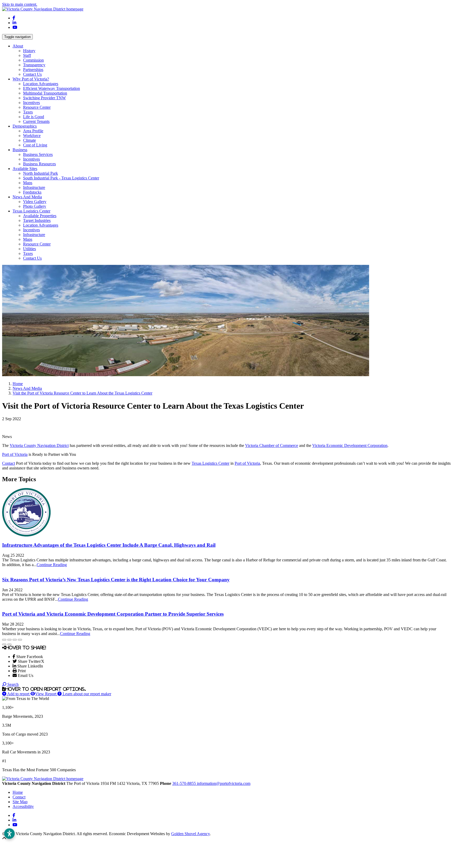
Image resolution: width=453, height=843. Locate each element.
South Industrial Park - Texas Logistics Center (61, 178)
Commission (33, 60)
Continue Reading (52, 564)
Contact (8, 463)
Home (18, 792)
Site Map (20, 802)
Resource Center (37, 107)
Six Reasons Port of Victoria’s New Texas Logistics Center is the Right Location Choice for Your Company (116, 579)
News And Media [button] (27, 197)
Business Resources (39, 164)
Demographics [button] (25, 126)
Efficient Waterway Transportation (51, 88)
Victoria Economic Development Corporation (349, 445)
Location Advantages (40, 83)
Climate (29, 140)
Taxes (28, 112)
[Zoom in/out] (20, 640)
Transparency (34, 65)
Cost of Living (35, 145)
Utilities (29, 249)
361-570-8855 (184, 783)
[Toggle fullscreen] (15, 640)
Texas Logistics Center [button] (31, 211)
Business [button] (20, 149)
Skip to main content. (19, 4)
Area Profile (33, 131)
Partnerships (33, 69)
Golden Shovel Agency (190, 833)
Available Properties (39, 216)
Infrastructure (34, 187)
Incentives (31, 102)
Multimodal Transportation (45, 93)
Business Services (38, 154)
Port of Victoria (15, 454)
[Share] (9, 640)
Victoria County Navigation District (39, 445)
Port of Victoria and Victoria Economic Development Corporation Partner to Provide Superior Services (113, 614)
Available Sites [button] (25, 168)
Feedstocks (32, 192)
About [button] (18, 46)
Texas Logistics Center (210, 463)
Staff (27, 55)
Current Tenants (36, 121)
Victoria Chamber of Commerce (271, 445)
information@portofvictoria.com (223, 783)
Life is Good (33, 116)
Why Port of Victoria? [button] (31, 79)
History (29, 50)
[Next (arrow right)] (9, 644)
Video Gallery (34, 201)
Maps (27, 182)
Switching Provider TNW (44, 98)
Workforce (32, 135)
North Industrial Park (40, 173)
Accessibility (23, 806)
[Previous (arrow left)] (4, 644)
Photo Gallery (34, 206)
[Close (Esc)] (4, 640)
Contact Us (32, 74)
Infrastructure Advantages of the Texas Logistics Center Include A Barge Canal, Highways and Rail (108, 545)
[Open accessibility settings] (9, 833)
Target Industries (37, 220)
